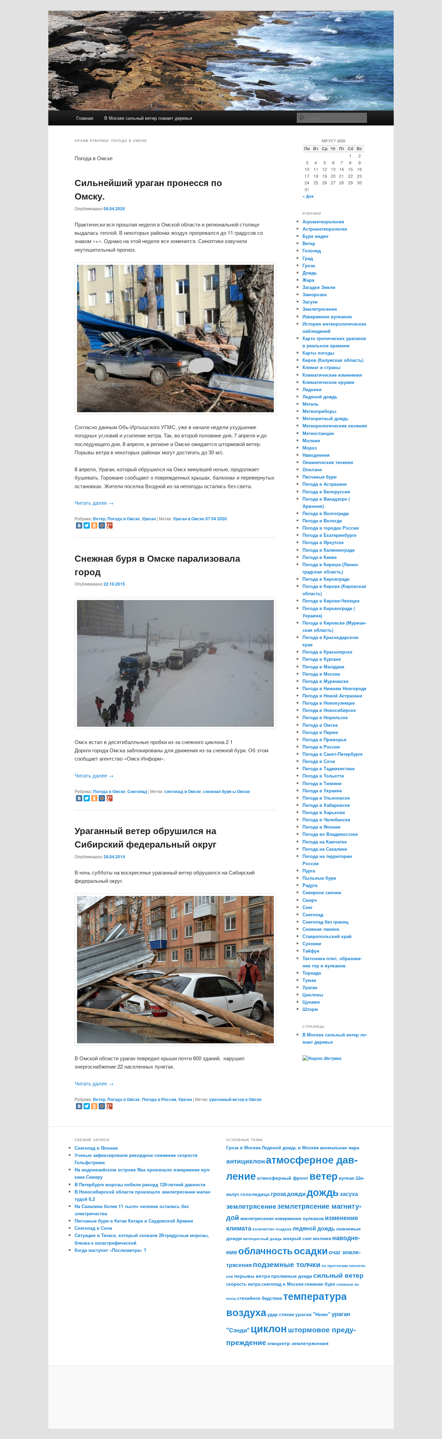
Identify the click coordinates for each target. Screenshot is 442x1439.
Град (307, 258)
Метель (310, 403)
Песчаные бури (319, 476)
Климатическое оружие (328, 382)
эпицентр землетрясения (297, 1343)
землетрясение (251, 1206)
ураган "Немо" (312, 1314)
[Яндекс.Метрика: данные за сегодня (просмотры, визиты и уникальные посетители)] (322, 1058)
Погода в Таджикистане (328, 768)
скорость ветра (243, 1284)
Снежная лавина (320, 929)
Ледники (311, 389)
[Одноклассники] (94, 525)
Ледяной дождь (319, 396)
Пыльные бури (319, 878)
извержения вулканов (299, 1218)
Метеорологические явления (334, 425)
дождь (323, 1192)
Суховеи (311, 943)
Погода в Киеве (319, 557)
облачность (265, 1250)
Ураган (149, 518)
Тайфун (310, 950)
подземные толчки (286, 1264)
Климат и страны (321, 367)
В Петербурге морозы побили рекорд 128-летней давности (140, 1184)
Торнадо (311, 972)
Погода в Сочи (318, 761)
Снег (307, 907)
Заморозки (314, 294)
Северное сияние (321, 892)
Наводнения (316, 455)
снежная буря (320, 1284)
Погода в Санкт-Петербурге (332, 754)
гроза (278, 1193)
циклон (269, 1328)
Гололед (311, 250)
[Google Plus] (109, 525)
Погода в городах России (330, 527)
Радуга (309, 885)
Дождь (309, 272)
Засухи (310, 301)
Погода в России (159, 1099)
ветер (323, 1176)
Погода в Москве (321, 673)
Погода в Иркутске (323, 542)
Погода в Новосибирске (329, 710)
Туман (309, 980)
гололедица (255, 1193)
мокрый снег (297, 1238)
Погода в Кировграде (325, 579)
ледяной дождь (313, 1228)
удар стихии (280, 1314)
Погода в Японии (321, 826)
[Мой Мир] (102, 525)
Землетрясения (319, 309)
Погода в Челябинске (326, 819)
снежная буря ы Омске (226, 791)
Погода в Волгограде (325, 513)
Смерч (309, 900)
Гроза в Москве (243, 1148)
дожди (296, 1193)
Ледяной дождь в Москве (290, 1148)
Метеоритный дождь (325, 418)
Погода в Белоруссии (326, 491)
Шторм (310, 1009)
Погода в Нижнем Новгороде (334, 688)
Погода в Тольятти (323, 775)
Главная (84, 118)
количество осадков (271, 1229)
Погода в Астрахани (324, 484)
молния (322, 1238)
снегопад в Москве (282, 1284)
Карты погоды (318, 352)
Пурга (308, 870)
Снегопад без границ (325, 921)
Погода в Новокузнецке (328, 702)
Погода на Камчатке (324, 841)
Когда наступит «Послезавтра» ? (110, 1250)
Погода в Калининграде (328, 550)
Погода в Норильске (325, 717)
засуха (349, 1194)
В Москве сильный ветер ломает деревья (148, 118)
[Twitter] (87, 525)
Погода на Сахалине (324, 849)
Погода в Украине (322, 790)
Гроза (308, 265)
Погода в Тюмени (322, 783)
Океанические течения (327, 462)
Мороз (309, 447)
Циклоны (312, 994)
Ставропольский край (327, 936)
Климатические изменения (332, 374)
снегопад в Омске (182, 791)
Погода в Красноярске (327, 651)
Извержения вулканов (327, 316)
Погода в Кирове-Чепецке (330, 600)
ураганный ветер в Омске (235, 1099)
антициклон (245, 1161)
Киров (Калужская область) (332, 360)
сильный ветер (338, 1275)
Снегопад (137, 791)
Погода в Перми (320, 732)
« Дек (308, 196)
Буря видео (315, 236)
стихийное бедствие (259, 1298)
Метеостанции (318, 433)
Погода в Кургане (321, 659)
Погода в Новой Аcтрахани (332, 695)
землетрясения (257, 1218)
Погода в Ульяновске (326, 797)
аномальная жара (339, 1148)
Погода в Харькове (323, 812)
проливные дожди (291, 1276)
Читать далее (94, 502)
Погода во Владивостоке (330, 834)
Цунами (311, 1001)
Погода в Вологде (322, 520)
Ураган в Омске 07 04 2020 (200, 518)
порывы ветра (252, 1275)
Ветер (99, 518)
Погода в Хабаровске (326, 805)
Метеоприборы (319, 411)
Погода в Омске (123, 518)
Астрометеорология (324, 228)
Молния (311, 440)
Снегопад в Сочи (93, 1228)
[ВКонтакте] (79, 525)
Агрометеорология (323, 221)
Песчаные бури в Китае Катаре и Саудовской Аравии (134, 1220)
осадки (311, 1250)
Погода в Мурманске (325, 681)
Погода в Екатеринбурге (329, 535)
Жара (308, 280)
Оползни (312, 469)
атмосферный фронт (282, 1177)
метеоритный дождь (262, 1238)
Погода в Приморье (324, 739)
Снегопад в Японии (96, 1148)
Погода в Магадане (323, 666)
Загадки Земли (318, 287)
